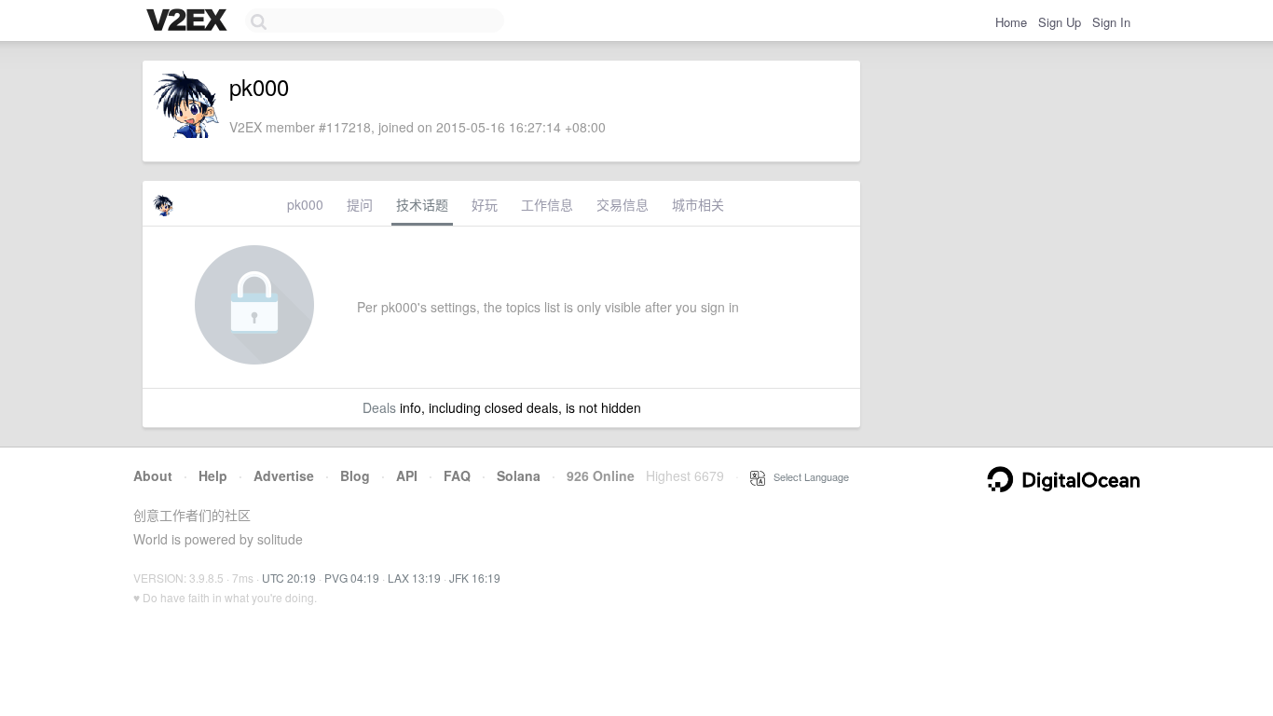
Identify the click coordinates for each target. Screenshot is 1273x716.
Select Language (807, 476)
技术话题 (422, 204)
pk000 (305, 204)
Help (212, 475)
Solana (519, 475)
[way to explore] (189, 21)
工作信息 (547, 204)
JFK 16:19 (474, 577)
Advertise (283, 475)
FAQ (457, 475)
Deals (379, 407)
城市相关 (698, 204)
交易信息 (622, 204)
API (406, 475)
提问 (360, 204)
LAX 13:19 (414, 577)
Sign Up (1059, 22)
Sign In (1111, 22)
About (152, 475)
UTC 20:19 (289, 577)
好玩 (485, 204)
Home (1011, 22)
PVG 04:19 (351, 577)
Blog (355, 475)
